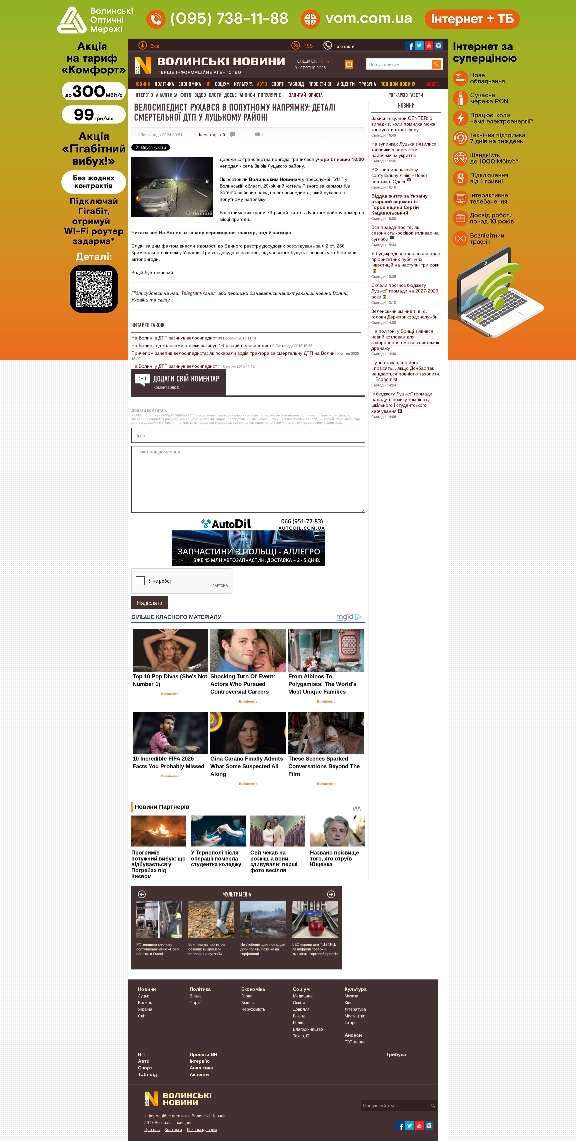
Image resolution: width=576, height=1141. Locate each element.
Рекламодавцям (202, 1129)
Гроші (246, 995)
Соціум (222, 84)
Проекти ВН (320, 84)
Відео (200, 95)
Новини (406, 105)
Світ (142, 1015)
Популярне (269, 95)
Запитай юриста (306, 95)
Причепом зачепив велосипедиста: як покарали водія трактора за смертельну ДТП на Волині (233, 352)
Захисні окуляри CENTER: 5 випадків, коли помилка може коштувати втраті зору (403, 124)
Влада (196, 995)
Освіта (299, 1002)
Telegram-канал (198, 292)
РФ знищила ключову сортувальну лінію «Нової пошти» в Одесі (399, 175)
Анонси (247, 95)
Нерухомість (253, 1009)
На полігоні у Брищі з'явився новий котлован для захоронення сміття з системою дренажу (406, 339)
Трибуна (367, 84)
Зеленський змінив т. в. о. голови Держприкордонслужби (404, 313)
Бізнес (247, 1002)
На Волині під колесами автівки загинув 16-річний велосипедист (201, 345)
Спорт (277, 84)
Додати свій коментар (186, 378)
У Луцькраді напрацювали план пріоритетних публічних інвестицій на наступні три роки (405, 259)
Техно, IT (301, 1035)
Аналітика (166, 95)
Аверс (433, 84)
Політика (164, 84)
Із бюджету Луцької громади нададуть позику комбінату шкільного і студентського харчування (401, 402)
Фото (185, 95)
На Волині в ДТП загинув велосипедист (174, 337)
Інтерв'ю (143, 95)
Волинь (145, 1002)
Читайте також (148, 325)
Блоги (215, 95)
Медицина (303, 995)
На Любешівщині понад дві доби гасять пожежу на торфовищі (262, 948)
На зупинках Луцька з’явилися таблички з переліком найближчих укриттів (404, 149)
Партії (195, 1002)
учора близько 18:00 (339, 159)
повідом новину (397, 84)
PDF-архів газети (405, 95)
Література (355, 1009)
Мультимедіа (236, 894)
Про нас (152, 1129)
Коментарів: (212, 134)
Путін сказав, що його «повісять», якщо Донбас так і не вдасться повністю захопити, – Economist (405, 370)
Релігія (299, 1022)
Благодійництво (308, 1029)
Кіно (349, 1002)
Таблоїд (296, 84)
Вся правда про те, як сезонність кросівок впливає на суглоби (405, 233)
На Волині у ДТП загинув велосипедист (174, 365)
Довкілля (301, 1009)
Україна (145, 1009)
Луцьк (143, 995)
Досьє (230, 95)
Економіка (189, 84)
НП (141, 1054)
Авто (144, 1060)
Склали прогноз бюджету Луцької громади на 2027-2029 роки (404, 291)
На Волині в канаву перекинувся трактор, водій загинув (225, 232)
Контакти (173, 1129)
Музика (351, 995)
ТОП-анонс (355, 1041)
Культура (243, 84)
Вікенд (299, 1015)
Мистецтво (355, 1015)
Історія (351, 1022)
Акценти (346, 84)
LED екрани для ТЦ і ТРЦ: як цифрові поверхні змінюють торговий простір (315, 948)
